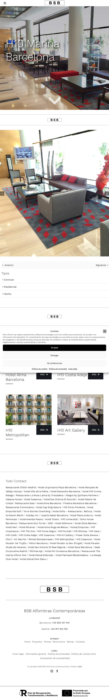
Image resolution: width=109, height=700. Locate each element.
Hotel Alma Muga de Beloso (53, 527)
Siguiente (101, 265)
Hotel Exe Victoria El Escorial (60, 499)
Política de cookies (39, 369)
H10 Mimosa (80, 531)
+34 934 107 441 (61, 622)
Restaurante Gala (24, 503)
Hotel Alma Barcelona (49, 503)
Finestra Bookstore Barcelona (79, 503)
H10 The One (28, 531)
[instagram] (52, 671)
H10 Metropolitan (64, 539)
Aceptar (54, 348)
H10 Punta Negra (46, 531)
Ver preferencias (54, 363)
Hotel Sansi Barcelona (80, 547)
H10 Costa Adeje (28, 535)
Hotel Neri (11, 527)
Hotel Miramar (27, 527)
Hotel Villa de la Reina (36, 491)
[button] (104, 331)
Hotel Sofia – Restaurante (67, 511)
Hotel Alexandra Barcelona (65, 491)
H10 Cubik (11, 535)
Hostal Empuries (79, 527)
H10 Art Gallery (65, 535)
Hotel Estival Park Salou (33, 559)
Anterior (9, 265)
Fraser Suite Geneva (87, 535)
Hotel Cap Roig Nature (48, 507)
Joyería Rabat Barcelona (54, 515)
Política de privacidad (58, 369)
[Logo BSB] (55, 1)
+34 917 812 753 (59, 629)
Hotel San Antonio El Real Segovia (46, 547)
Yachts (7, 294)
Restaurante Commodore (20, 507)
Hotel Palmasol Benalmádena (72, 555)
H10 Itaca (94, 531)
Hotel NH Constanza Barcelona (62, 551)
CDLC (9, 539)
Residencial (10, 286)
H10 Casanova (46, 535)
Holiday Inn (32, 515)
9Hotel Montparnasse (41, 539)
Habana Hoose (14, 499)
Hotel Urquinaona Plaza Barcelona (57, 487)
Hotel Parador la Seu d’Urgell (66, 543)
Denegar (54, 355)
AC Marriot (20, 539)
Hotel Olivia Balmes (85, 523)
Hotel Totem (52, 519)
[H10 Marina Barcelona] (54, 131)
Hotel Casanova (32, 499)
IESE (50, 523)
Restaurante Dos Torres (32, 523)
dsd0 (80, 667)
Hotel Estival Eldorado (41, 555)
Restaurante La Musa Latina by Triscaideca (39, 495)
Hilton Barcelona (38, 543)
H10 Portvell (64, 531)
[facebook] (57, 671)
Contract (9, 279)
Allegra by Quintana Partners (82, 495)
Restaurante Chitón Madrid (21, 487)
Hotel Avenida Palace (31, 519)
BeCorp (88, 511)
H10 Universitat (69, 519)
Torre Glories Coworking (36, 511)
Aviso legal (72, 369)
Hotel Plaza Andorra (81, 515)
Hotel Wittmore (63, 523)
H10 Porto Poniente (74, 507)
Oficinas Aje (36, 551)
